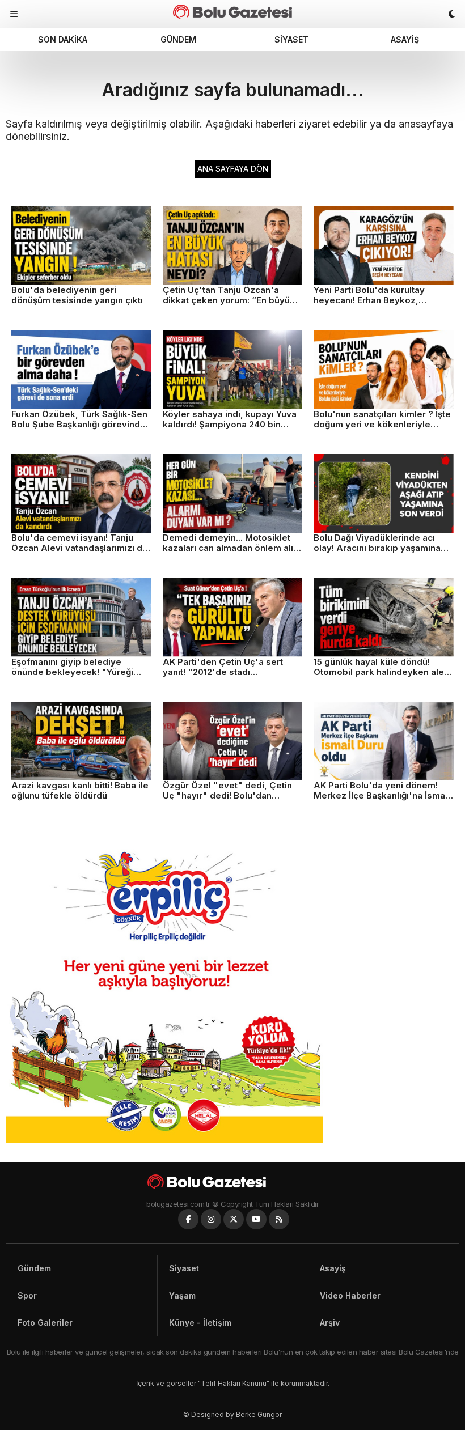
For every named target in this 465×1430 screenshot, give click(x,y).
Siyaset (291, 39)
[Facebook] (188, 1219)
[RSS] (279, 1219)
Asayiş (405, 39)
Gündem (178, 39)
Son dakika (62, 39)
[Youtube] (256, 1219)
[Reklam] (164, 1139)
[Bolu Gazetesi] (232, 1181)
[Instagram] (211, 1219)
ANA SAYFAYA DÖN (232, 168)
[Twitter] (233, 1219)
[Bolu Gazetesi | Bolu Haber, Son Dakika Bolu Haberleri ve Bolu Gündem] (232, 11)
